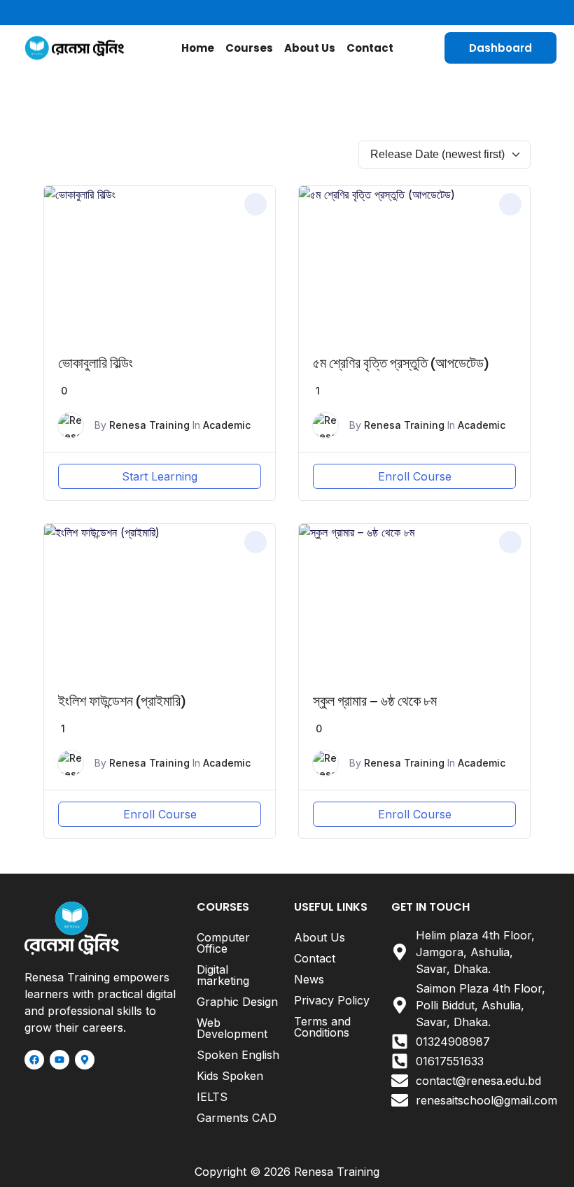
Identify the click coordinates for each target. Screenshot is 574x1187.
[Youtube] (59, 1059)
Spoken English (238, 1055)
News (309, 979)
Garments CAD (236, 1118)
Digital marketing (223, 975)
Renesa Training (149, 425)
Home (197, 48)
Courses (249, 48)
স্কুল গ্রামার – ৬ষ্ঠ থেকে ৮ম (375, 701)
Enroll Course (414, 476)
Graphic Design (237, 1002)
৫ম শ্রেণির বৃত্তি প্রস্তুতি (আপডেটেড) (401, 363)
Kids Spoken (230, 1076)
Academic (227, 425)
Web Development (232, 1028)
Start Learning (159, 476)
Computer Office (223, 942)
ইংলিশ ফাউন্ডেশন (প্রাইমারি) (122, 701)
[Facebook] (34, 1059)
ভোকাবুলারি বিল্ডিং (95, 363)
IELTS (212, 1097)
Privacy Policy (332, 1000)
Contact (369, 48)
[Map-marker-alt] (84, 1059)
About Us (309, 48)
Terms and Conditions (322, 1026)
